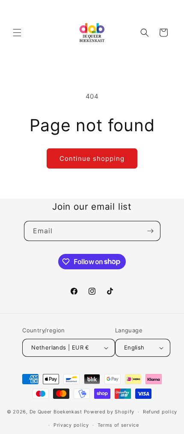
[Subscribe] (150, 231)
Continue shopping (92, 158)
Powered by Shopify (109, 412)
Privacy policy (71, 425)
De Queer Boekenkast (56, 412)
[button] (17, 32)
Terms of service (118, 425)
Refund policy (160, 412)
